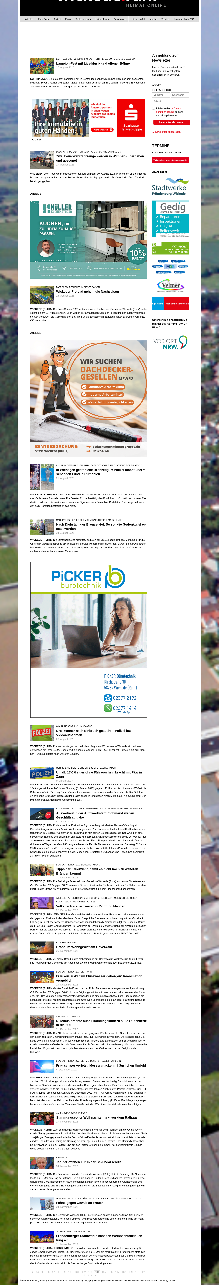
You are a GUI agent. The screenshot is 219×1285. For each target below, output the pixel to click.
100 (70, 1272)
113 (90, 1275)
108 (124, 1272)
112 (83, 1275)
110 (137, 1272)
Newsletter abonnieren (171, 122)
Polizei (57, 19)
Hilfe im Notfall (138, 19)
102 (84, 1272)
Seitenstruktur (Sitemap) (156, 1280)
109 (131, 1272)
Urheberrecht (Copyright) (81, 1280)
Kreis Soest (43, 19)
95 (42, 1272)
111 (144, 1272)
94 (37, 1272)
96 (48, 1272)
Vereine (153, 19)
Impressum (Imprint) (57, 1280)
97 (53, 1272)
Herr (168, 89)
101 (77, 1272)
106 (110, 1272)
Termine (165, 19)
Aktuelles (28, 19)
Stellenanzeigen (83, 19)
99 (64, 1272)
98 (59, 1272)
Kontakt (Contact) (38, 1280)
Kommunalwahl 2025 (184, 19)
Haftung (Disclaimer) (104, 1280)
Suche (172, 1280)
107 (117, 1272)
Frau (158, 89)
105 (104, 1272)
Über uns (24, 1280)
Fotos (68, 19)
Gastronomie (120, 19)
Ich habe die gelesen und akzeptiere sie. (169, 112)
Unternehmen (102, 19)
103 (90, 1272)
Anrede (156, 85)
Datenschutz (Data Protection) (129, 1280)
